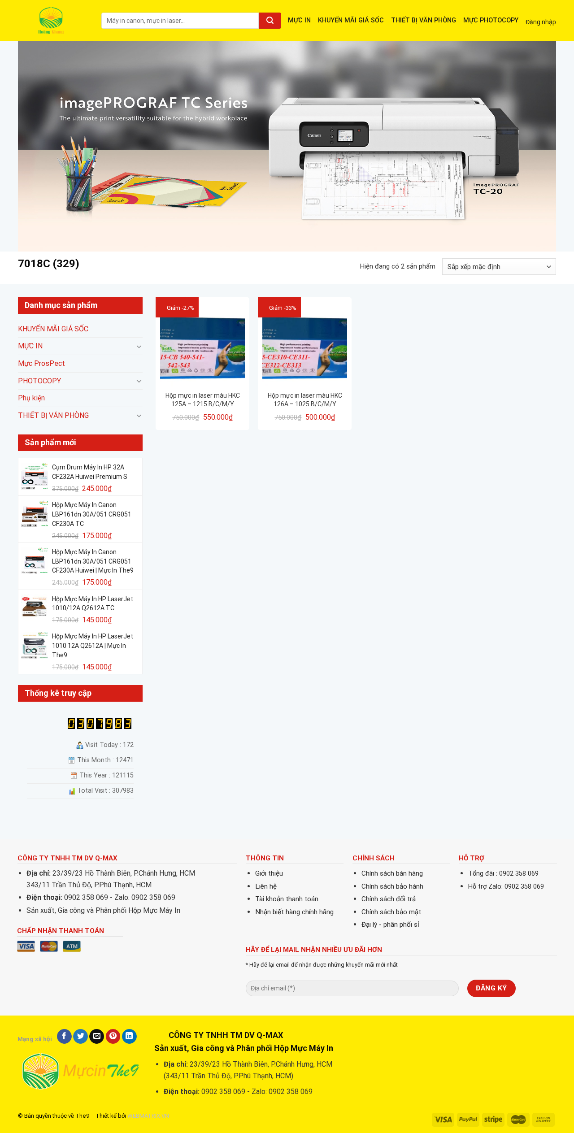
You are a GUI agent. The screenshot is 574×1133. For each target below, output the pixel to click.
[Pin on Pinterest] (113, 1036)
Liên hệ (266, 886)
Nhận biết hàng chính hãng (294, 912)
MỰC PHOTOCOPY (490, 20)
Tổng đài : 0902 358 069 (503, 873)
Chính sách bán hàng (392, 873)
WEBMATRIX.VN (148, 1115)
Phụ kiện (31, 398)
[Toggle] (139, 346)
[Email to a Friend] (96, 1036)
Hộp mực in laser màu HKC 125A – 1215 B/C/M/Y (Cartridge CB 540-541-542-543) (202, 400)
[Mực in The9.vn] (53, 20)
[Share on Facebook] (64, 1036)
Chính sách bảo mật (391, 912)
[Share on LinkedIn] (129, 1036)
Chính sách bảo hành (392, 886)
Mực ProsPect (41, 363)
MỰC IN (299, 20)
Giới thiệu (269, 873)
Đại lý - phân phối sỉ (390, 924)
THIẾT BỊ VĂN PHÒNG (423, 20)
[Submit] (270, 21)
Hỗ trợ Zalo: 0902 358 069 (506, 886)
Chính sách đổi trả (388, 899)
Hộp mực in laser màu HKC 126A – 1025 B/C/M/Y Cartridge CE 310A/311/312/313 (305, 400)
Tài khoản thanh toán (286, 899)
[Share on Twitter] (80, 1036)
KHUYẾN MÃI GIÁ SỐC (351, 20)
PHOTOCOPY (39, 381)
